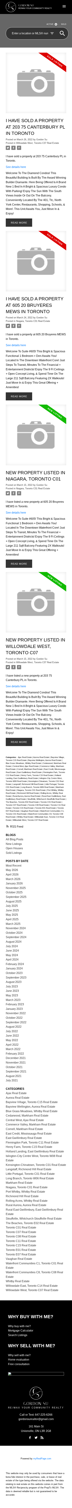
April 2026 (12, 874)
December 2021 (16, 1058)
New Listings (14, 843)
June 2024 (12, 950)
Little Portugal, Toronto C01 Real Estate (30, 1173)
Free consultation (19, 1364)
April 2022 (12, 1044)
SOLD (63, 24)
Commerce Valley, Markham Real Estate (31, 1124)
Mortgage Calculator (20, 1330)
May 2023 (12, 995)
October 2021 (14, 1067)
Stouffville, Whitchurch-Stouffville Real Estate (46, 799)
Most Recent (13, 865)
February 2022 (15, 1053)
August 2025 (13, 901)
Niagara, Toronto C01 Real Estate (33, 321)
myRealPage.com (42, 1458)
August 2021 (13, 1076)
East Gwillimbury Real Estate (29, 772)
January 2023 (14, 1008)
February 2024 (15, 964)
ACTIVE (49, 24)
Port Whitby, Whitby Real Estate (25, 1191)
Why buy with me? (19, 1326)
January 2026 (14, 883)
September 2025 (16, 896)
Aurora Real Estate (41, 757)
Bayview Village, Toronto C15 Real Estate (32, 1102)
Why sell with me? (19, 1355)
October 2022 (14, 1017)
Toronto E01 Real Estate (45, 808)
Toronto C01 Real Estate (51, 802)
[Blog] (41, 1437)
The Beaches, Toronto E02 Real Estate (22, 802)
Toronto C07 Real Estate (16, 805)
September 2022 (16, 1022)
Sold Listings (14, 852)
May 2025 (12, 914)
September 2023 (16, 977)
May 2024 (12, 955)
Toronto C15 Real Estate (23, 808)
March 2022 (13, 1049)
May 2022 (12, 1040)
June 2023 (12, 990)
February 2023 (15, 1004)
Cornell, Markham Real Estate (30, 769)
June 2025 (12, 910)
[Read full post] (36, 85)
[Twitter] (36, 1437)
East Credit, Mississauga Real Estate (29, 1133)
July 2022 (12, 1031)
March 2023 (13, 999)
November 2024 (16, 928)
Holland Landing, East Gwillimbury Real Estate (35, 1151)
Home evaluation (18, 1359)
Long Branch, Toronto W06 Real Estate (38, 787)
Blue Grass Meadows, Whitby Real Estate (24, 763)
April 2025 (12, 919)
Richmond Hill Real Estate (28, 793)
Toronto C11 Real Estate (21, 1240)
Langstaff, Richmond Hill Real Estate (28, 784)
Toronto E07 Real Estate (21, 1254)
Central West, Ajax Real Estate (26, 766)
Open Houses (14, 848)
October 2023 (14, 973)
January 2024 (14, 968)
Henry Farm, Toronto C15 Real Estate (37, 775)
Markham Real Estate (19, 1182)
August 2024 (13, 941)
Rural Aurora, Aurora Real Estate (27, 796)
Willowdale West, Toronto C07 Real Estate (37, 143)
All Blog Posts (14, 839)
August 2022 (13, 1026)
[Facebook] (30, 1437)
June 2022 (12, 1035)
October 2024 (14, 932)
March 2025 (13, 923)
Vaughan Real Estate (30, 811)
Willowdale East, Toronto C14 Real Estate (32, 1285)
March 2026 (13, 879)
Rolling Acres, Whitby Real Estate (27, 1200)
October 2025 (14, 892)
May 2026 (12, 869)
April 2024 (12, 959)
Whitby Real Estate (25, 817)
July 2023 (12, 986)
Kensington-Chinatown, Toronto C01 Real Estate (36, 1164)
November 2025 (16, 888)
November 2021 (16, 1062)
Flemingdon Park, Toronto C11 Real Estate (32, 1142)
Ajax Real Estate (25, 757)
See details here (16, 166)
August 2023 (13, 981)
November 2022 (16, 1013)
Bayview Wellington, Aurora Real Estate (45, 760)
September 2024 (16, 937)
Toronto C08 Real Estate (38, 805)
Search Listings (17, 1335)
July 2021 (12, 1080)
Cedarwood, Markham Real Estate (27, 1115)
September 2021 (16, 1071)
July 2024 (12, 946)
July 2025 (12, 905)
